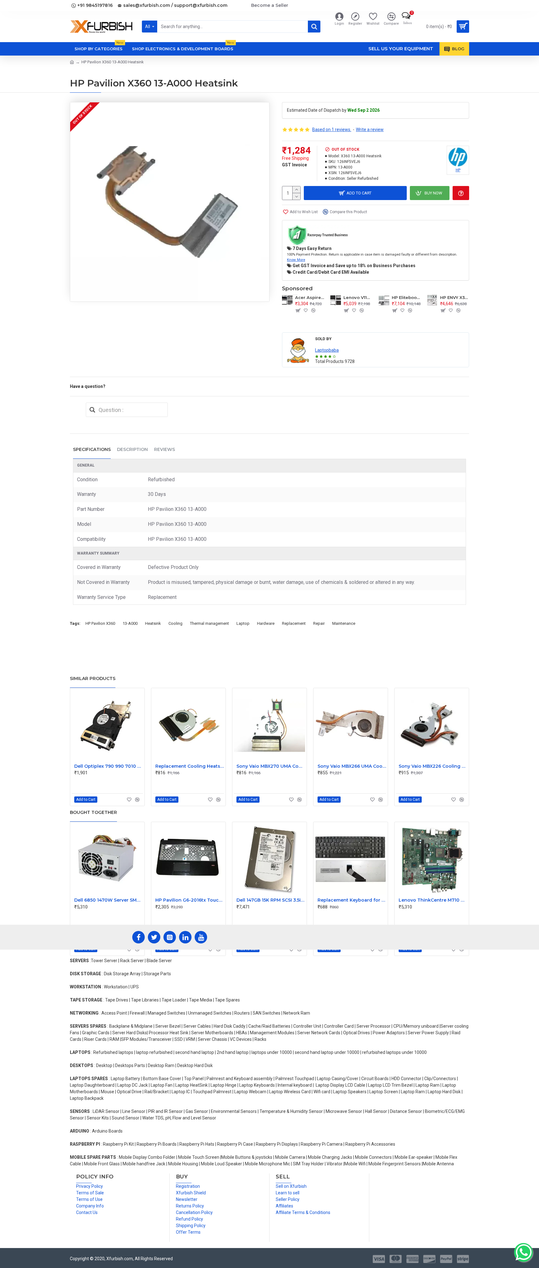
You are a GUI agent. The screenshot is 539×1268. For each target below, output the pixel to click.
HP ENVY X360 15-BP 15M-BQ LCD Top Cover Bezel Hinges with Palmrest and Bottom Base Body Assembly (454, 297)
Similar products (92, 678)
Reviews (164, 449)
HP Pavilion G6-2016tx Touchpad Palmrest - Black (189, 900)
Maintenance (343, 623)
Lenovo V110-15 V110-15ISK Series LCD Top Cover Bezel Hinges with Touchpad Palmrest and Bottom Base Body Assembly (357, 297)
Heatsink (153, 623)
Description (132, 449)
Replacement (294, 623)
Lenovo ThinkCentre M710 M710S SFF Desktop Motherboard (433, 900)
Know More (296, 259)
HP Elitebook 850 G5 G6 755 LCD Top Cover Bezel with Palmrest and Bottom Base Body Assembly (406, 297)
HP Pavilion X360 (100, 623)
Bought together (93, 812)
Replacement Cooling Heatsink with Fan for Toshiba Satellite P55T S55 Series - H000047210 (189, 766)
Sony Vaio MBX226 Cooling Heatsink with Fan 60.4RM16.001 (433, 766)
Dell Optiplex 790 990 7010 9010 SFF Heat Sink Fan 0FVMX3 (108, 766)
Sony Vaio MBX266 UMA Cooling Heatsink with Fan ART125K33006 (352, 766)
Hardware (265, 623)
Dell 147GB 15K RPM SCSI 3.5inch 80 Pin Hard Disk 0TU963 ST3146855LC (270, 900)
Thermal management (209, 623)
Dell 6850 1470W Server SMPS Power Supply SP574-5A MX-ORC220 (108, 900)
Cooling (175, 623)
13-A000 (130, 623)
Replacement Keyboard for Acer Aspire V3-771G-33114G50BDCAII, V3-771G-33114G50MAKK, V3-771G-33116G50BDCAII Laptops (352, 900)
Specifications (92, 449)
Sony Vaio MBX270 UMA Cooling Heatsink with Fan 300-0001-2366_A (270, 766)
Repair (319, 623)
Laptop (243, 623)
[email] (92, 410)
